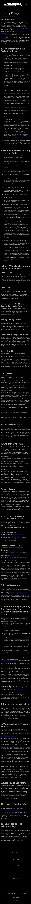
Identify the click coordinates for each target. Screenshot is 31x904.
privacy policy (15, 900)
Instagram (15, 859)
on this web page (9, 413)
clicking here (21, 135)
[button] (27, 4)
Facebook (15, 865)
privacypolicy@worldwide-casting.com (10, 660)
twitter (15, 872)
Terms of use (15, 897)
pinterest (15, 878)
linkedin (15, 852)
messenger (15, 885)
